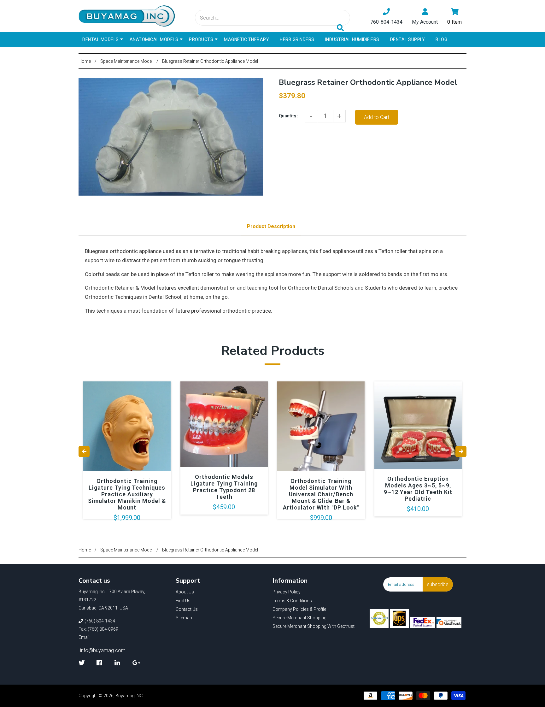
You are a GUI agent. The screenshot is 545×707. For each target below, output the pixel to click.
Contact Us (187, 609)
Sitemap (184, 617)
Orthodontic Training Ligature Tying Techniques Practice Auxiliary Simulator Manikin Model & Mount (127, 494)
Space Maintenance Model (126, 61)
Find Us (183, 600)
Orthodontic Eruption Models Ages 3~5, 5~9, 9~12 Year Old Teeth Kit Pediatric (418, 488)
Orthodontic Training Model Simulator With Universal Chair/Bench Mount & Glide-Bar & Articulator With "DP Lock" (321, 494)
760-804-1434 (386, 22)
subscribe (437, 584)
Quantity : (288, 115)
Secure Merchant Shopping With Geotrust (313, 626)
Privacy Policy (286, 591)
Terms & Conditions (292, 600)
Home (85, 61)
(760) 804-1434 (100, 620)
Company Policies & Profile (299, 609)
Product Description (271, 226)
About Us (185, 591)
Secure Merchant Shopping (299, 617)
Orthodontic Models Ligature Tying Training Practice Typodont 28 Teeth (224, 487)
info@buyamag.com (103, 650)
